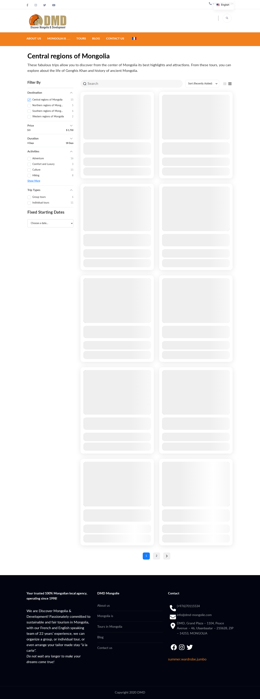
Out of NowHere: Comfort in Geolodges (114, 512)
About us (34, 38)
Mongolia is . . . (58, 38)
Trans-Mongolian (96, 328)
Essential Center (96, 420)
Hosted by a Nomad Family (183, 236)
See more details (115, 151)
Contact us (115, 38)
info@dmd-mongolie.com (194, 615)
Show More (33, 181)
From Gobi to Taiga (176, 145)
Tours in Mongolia (109, 626)
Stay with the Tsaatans (100, 236)
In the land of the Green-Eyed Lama (111, 145)
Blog (96, 38)
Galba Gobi (170, 512)
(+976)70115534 (188, 606)
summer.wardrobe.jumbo (187, 659)
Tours (81, 38)
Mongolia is (105, 616)
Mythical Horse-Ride (178, 328)
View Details (117, 171)
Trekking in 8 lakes (176, 420)
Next (166, 556)
